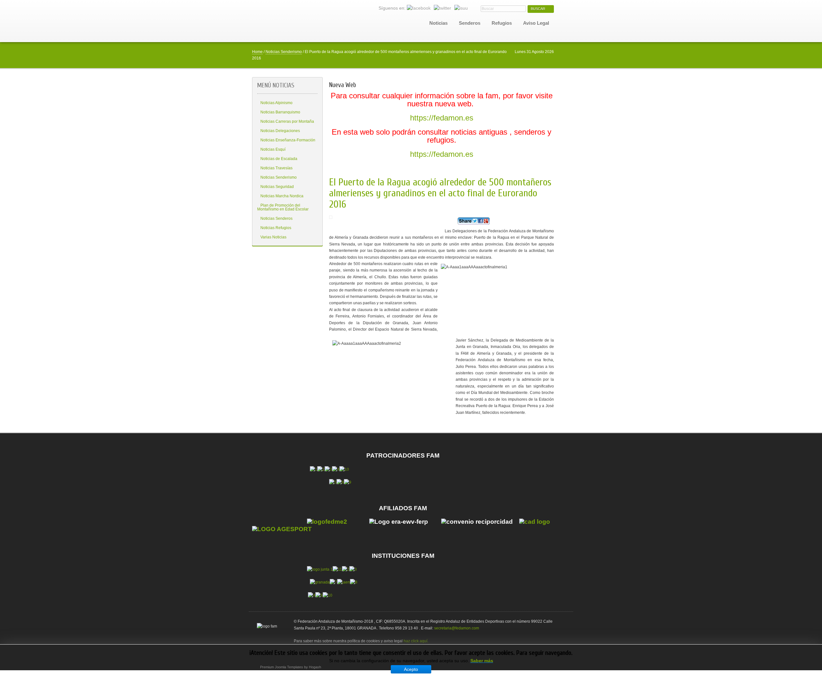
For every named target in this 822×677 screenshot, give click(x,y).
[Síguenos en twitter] (442, 8)
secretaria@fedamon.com (456, 628)
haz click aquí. (416, 641)
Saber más (481, 660)
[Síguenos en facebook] (419, 8)
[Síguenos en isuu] (461, 8)
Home (257, 51)
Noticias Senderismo (284, 51)
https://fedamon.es (441, 117)
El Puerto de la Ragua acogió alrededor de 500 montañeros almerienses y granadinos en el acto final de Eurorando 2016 (440, 193)
